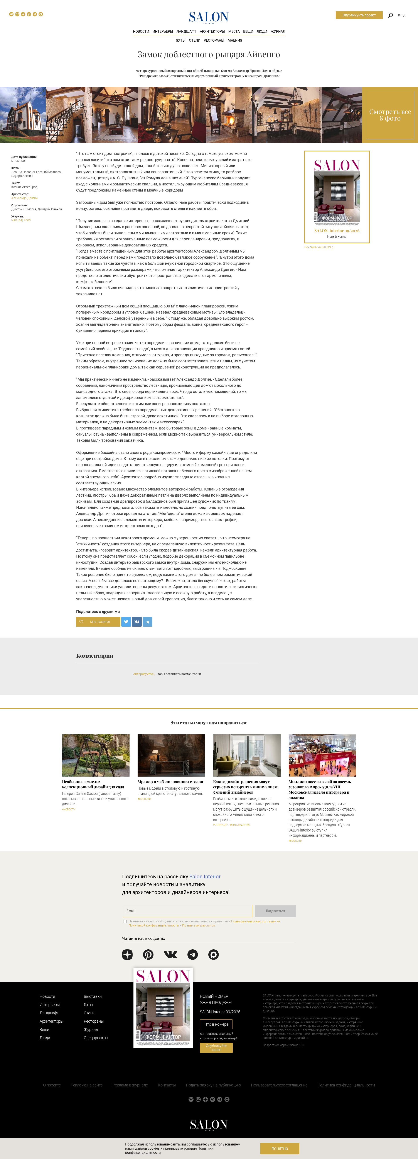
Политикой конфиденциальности (154, 925)
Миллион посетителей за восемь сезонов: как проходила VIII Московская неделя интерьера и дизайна (320, 789)
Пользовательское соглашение (279, 1085)
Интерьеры (163, 31)
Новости (141, 31)
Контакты (167, 1085)
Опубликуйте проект (359, 15)
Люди (262, 31)
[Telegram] (147, 622)
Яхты (180, 40)
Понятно (280, 1149)
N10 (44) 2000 (21, 220)
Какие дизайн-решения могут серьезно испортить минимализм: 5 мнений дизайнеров (245, 787)
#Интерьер (220, 825)
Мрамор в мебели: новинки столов (170, 781)
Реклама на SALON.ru (319, 247)
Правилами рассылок (198, 925)
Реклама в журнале (130, 1085)
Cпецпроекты (96, 1037)
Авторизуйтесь (144, 674)
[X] (126, 622)
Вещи (248, 31)
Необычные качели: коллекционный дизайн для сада (93, 784)
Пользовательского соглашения (255, 921)
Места (234, 31)
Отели (194, 40)
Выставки (93, 996)
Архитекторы (212, 31)
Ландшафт (186, 31)
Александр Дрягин (24, 198)
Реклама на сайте (87, 1085)
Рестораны (214, 40)
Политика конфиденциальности (346, 1085)
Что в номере (216, 1024)
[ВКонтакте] (137, 622)
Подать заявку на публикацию (213, 1085)
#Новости (69, 809)
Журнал (278, 31)
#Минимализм (239, 825)
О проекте (52, 1085)
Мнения (235, 40)
